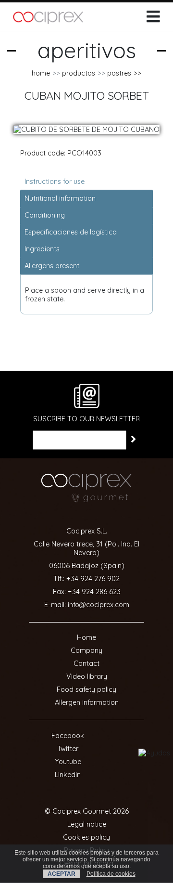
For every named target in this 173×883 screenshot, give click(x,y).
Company (86, 650)
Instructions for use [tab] (55, 181)
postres (119, 73)
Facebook (67, 735)
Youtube (68, 761)
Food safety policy (86, 689)
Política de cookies (111, 873)
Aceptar (61, 873)
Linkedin (68, 774)
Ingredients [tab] (42, 249)
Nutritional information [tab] (60, 198)
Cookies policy (86, 837)
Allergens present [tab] (52, 265)
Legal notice (86, 824)
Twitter (67, 748)
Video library (86, 676)
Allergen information (87, 702)
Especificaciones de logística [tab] (71, 232)
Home (86, 637)
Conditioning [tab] (45, 215)
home (41, 73)
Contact (86, 663)
